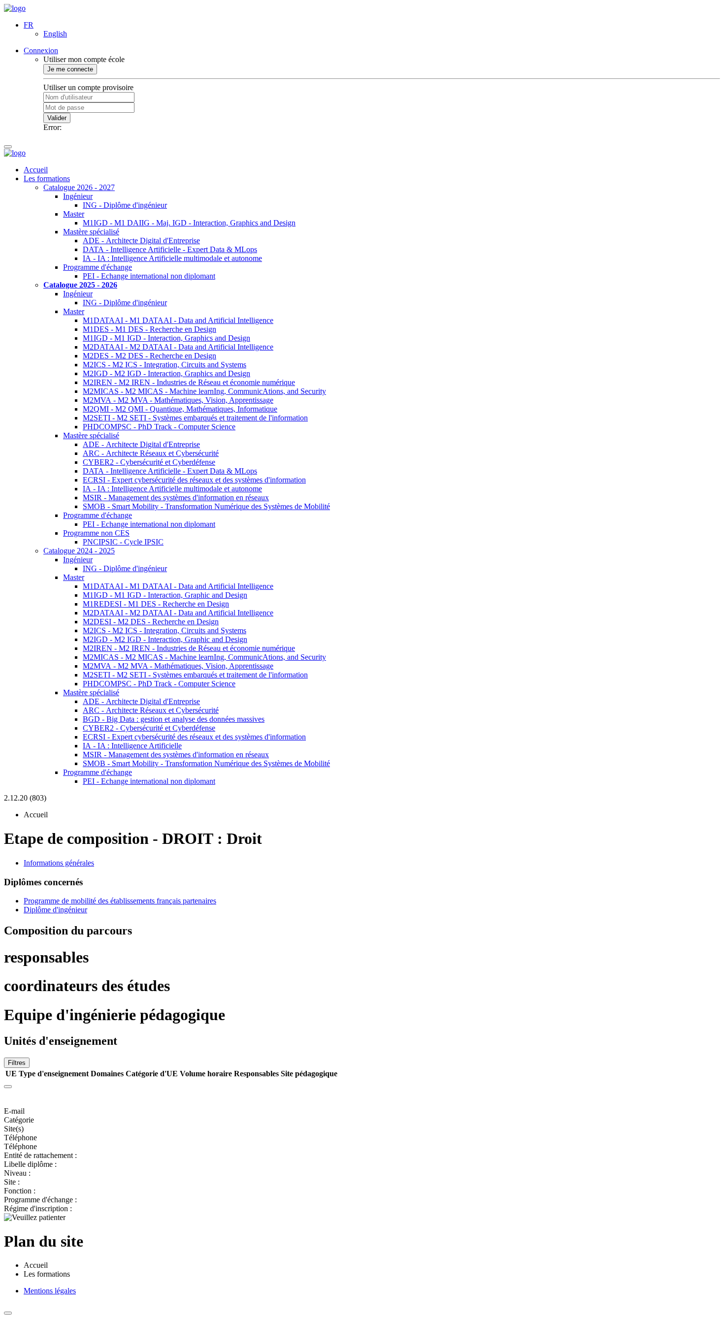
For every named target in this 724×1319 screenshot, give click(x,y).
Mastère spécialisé (91, 231)
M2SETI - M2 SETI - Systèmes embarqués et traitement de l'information (195, 418)
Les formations (47, 178)
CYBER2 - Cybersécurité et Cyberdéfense (149, 462)
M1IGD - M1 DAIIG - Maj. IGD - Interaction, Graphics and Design (189, 223)
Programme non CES (96, 533)
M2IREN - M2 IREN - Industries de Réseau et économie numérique (189, 382)
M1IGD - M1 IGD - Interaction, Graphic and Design (165, 595)
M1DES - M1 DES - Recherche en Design (149, 329)
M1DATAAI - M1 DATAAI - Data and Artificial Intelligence (178, 320)
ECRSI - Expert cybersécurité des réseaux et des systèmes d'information (194, 480)
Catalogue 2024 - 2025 (79, 551)
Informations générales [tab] (59, 863)
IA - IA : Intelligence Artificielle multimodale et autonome (172, 258)
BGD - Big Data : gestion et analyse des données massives (173, 719)
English (55, 34)
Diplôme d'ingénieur (55, 909)
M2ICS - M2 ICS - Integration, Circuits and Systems (164, 364)
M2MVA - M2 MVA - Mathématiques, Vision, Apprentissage (178, 400)
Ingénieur (78, 196)
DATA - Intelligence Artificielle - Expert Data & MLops (170, 249)
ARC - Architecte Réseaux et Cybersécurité (151, 453)
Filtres (17, 1062)
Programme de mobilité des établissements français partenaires (120, 901)
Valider (56, 118)
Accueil (36, 169)
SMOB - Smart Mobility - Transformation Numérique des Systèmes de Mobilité (206, 506)
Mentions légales (50, 1291)
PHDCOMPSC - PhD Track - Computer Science (159, 426)
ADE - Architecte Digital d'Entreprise (141, 240)
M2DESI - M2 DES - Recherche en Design (151, 621)
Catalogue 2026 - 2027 (79, 187)
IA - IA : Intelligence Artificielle (132, 745)
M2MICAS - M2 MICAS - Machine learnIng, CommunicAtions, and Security (204, 391)
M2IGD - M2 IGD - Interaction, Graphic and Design (165, 639)
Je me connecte (70, 69)
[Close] (8, 1086)
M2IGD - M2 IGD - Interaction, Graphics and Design (166, 373)
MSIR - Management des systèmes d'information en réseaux (176, 497)
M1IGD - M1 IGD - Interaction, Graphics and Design (166, 338)
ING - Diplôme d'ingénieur (125, 205)
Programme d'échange (97, 267)
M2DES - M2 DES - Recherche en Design (149, 356)
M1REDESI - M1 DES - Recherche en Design (156, 604)
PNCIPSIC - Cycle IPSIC (123, 542)
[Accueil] (15, 8)
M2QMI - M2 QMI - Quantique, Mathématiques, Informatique (180, 409)
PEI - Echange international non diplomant (149, 276)
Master (73, 214)
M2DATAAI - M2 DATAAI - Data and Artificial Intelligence (178, 347)
